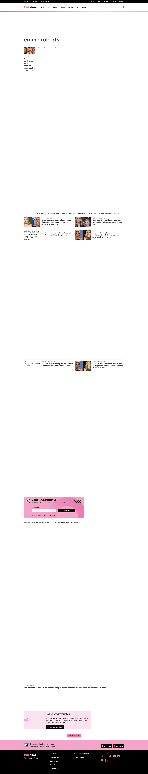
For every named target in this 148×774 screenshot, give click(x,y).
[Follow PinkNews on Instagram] (119, 757)
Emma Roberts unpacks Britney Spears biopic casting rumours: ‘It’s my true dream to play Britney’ (56, 222)
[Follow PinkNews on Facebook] (106, 757)
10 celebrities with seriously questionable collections (29, 64)
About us (53, 753)
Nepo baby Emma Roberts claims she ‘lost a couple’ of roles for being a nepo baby (107, 222)
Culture (55, 7)
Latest (42, 7)
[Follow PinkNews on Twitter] (102, 757)
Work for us (54, 768)
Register (121, 1)
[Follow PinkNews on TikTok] (110, 757)
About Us (27, 1)
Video (77, 7)
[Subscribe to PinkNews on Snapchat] (102, 761)
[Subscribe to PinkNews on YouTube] (114, 757)
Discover (84, 7)
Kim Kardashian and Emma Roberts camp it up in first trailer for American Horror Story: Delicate (65, 688)
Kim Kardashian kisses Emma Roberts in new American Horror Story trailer (56, 234)
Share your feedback (55, 727)
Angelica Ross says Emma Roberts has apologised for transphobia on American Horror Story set (107, 366)
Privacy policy (79, 757)
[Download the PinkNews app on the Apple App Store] (106, 746)
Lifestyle (62, 7)
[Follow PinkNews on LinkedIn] (107, 2)
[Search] (123, 7)
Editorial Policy (55, 757)
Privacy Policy (53, 515)
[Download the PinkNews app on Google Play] (118, 746)
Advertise (35, 1)
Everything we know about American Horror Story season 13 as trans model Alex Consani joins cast (78, 213)
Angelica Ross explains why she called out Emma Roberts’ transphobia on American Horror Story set (106, 235)
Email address (38, 507)
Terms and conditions (81, 753)
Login (114, 1)
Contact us (54, 761)
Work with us (45, 1)
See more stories (74, 735)
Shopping (70, 7)
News (48, 7)
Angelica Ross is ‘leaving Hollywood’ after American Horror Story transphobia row (57, 365)
